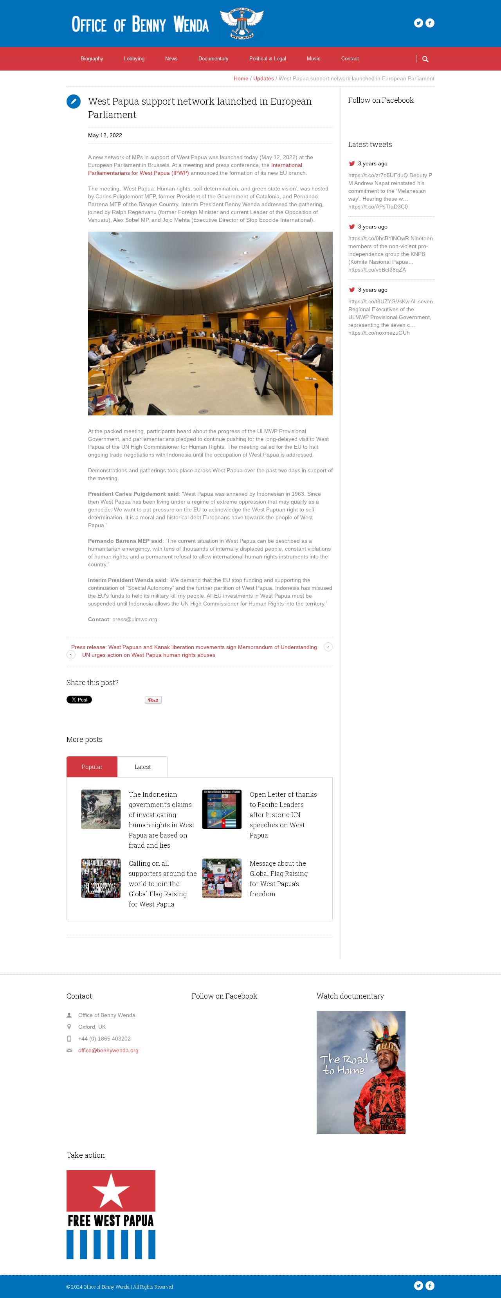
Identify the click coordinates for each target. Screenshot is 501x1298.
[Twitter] (418, 23)
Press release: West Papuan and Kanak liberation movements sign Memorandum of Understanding (194, 647)
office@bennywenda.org (108, 1050)
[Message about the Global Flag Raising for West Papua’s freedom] (221, 878)
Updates (263, 78)
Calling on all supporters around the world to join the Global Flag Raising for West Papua (163, 883)
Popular (92, 766)
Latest (143, 766)
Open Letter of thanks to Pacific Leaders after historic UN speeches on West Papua (283, 814)
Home (241, 78)
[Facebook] (429, 23)
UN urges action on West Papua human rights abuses (148, 655)
